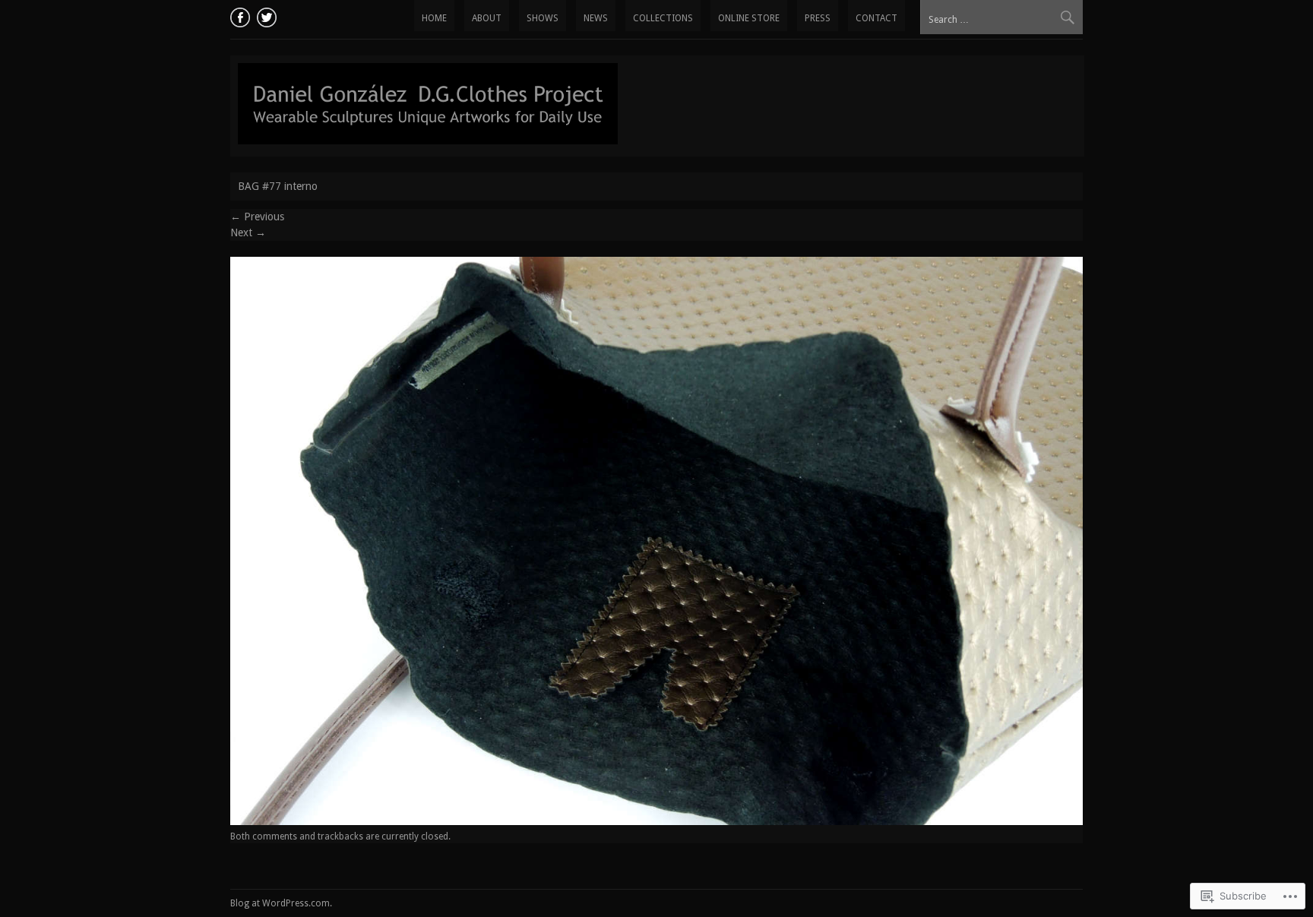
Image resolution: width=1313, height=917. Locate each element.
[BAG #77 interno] (656, 821)
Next (248, 232)
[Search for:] (1001, 19)
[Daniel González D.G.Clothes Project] (428, 140)
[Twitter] (265, 15)
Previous (257, 216)
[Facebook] (241, 15)
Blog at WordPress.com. (281, 903)
